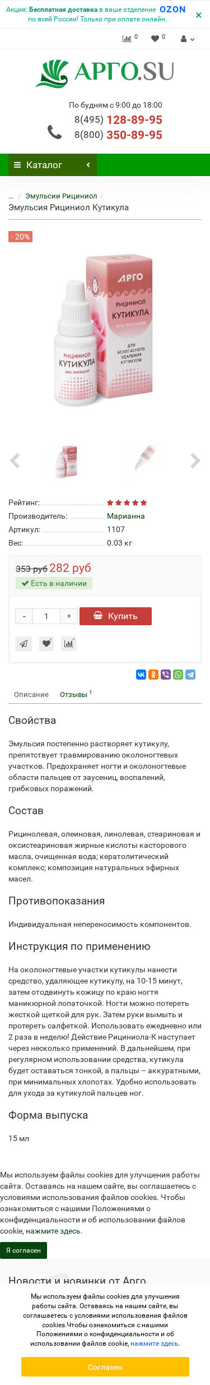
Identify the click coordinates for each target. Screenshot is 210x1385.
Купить (123, 616)
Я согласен (23, 1250)
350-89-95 (118, 135)
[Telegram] (190, 675)
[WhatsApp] (178, 675)
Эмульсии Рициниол (61, 196)
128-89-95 (118, 120)
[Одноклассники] (153, 675)
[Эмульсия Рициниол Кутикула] (66, 460)
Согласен (105, 1367)
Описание (31, 694)
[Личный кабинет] (186, 39)
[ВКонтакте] (141, 675)
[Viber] (166, 675)
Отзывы (76, 694)
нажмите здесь (53, 1230)
